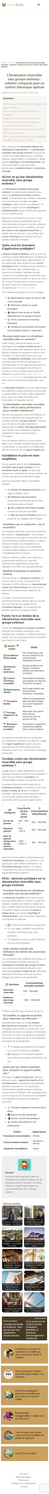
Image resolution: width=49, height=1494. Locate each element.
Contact (24, 1486)
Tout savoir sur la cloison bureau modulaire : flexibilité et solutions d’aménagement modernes (35, 1330)
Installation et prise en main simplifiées (21, 118)
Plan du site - (24, 1480)
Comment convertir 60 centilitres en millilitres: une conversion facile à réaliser (28, 1353)
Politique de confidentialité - (24, 1483)
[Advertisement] (24, 35)
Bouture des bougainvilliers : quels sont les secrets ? (30, 1416)
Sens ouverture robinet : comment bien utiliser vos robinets (29, 1374)
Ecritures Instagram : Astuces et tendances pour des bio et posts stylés (27, 1395)
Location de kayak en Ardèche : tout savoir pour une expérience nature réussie (13, 1330)
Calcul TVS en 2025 (25, 1453)
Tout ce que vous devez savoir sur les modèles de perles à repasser (29, 1435)
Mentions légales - (24, 1477)
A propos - (24, 1474)
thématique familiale (26, 288)
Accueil (3, 63)
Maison (11, 63)
